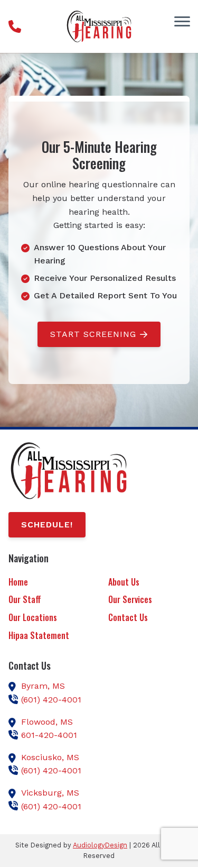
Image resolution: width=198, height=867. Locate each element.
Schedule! (47, 524)
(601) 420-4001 (51, 700)
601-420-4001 (49, 735)
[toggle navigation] (182, 21)
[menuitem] (49, 583)
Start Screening (93, 334)
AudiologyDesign (100, 845)
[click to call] (14, 26)
